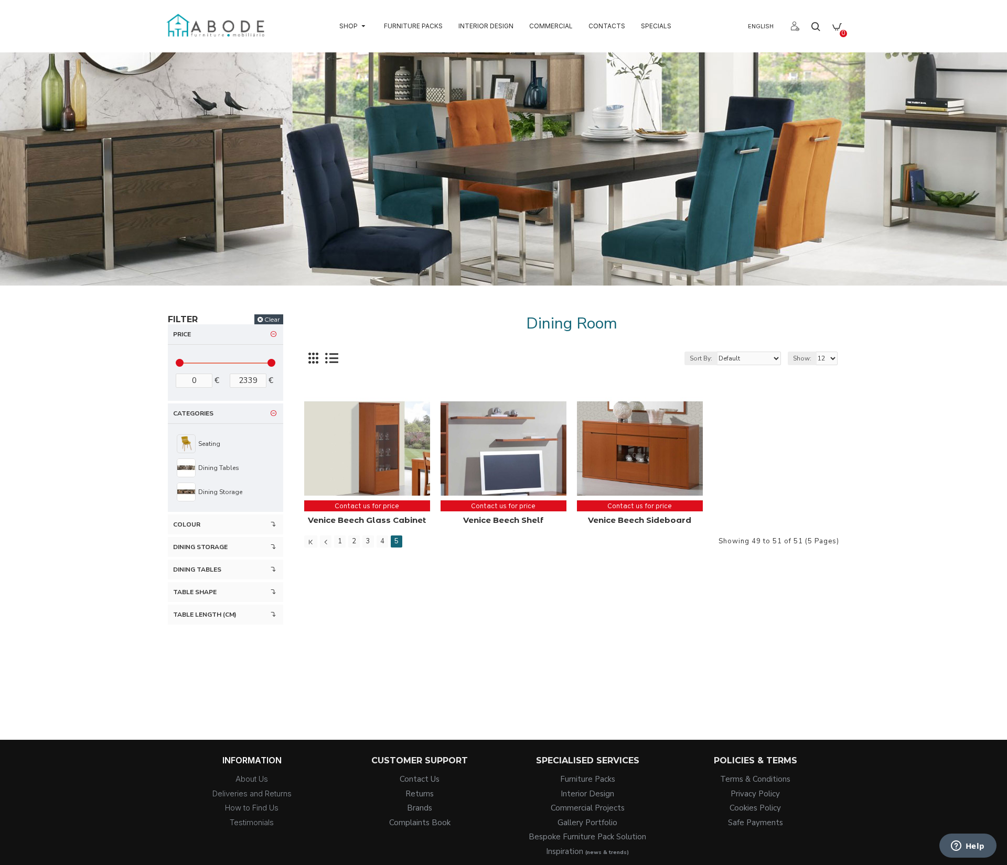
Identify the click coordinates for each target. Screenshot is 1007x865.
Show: (802, 358)
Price (182, 334)
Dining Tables (197, 569)
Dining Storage (200, 547)
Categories (193, 413)
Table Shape (195, 592)
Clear (272, 319)
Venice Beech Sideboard (639, 520)
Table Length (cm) (205, 614)
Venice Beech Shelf (503, 520)
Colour (186, 524)
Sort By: (701, 358)
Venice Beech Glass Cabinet (367, 520)
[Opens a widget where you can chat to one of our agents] (968, 847)
